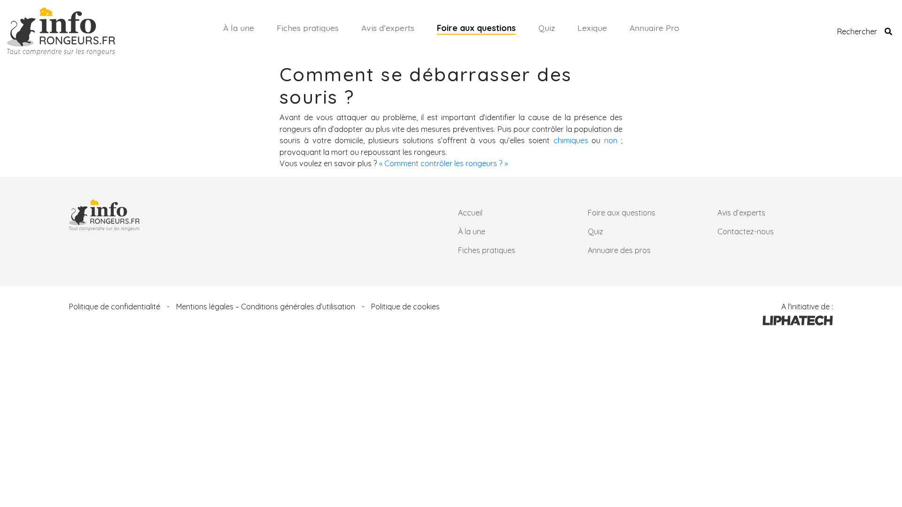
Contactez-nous (745, 231)
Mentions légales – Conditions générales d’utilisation (265, 306)
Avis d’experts (387, 28)
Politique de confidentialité (114, 306)
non (610, 140)
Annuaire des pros (619, 250)
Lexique (592, 28)
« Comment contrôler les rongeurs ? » (443, 163)
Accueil (470, 212)
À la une (238, 28)
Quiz (546, 28)
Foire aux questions (476, 28)
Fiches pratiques (308, 28)
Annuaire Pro (654, 28)
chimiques (570, 140)
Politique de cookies (405, 306)
